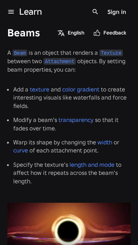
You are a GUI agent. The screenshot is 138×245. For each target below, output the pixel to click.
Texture (111, 53)
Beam (20, 53)
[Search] (95, 11)
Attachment (59, 61)
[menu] (11, 11)
